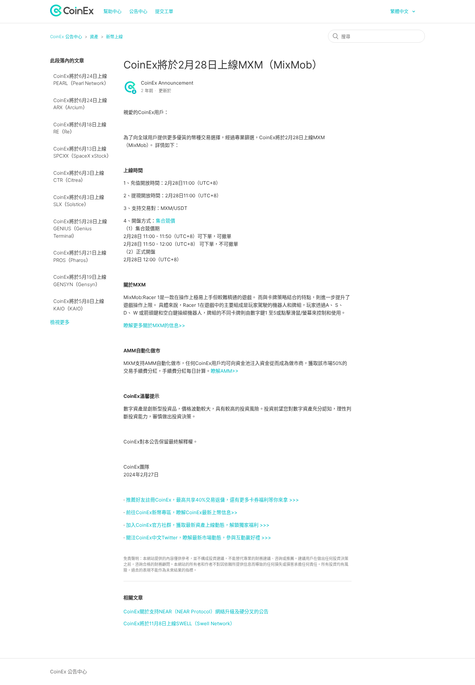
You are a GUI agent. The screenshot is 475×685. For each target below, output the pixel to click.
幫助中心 (112, 11)
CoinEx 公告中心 (66, 36)
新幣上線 (114, 36)
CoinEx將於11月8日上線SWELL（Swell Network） (179, 623)
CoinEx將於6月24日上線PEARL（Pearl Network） (81, 80)
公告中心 (138, 11)
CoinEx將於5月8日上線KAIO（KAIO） (78, 305)
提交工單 (164, 11)
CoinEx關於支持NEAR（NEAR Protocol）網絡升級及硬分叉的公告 (196, 611)
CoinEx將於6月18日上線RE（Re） (79, 128)
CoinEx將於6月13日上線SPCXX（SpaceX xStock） (82, 152)
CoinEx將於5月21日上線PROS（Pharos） (79, 256)
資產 (94, 36)
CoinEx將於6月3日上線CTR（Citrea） (78, 176)
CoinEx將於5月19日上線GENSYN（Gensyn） (79, 280)
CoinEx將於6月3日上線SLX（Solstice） (78, 201)
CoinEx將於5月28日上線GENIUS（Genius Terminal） (80, 228)
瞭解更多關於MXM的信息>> (154, 325)
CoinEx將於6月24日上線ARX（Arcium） (80, 104)
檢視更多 (59, 322)
